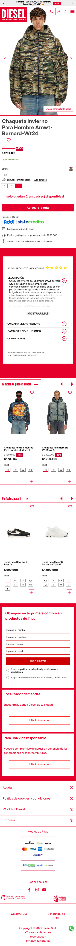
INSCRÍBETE (38, 661)
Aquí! (56, 3)
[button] (72, 169)
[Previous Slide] (61, 384)
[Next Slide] (72, 384)
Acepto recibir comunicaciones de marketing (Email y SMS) (39, 677)
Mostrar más (38, 313)
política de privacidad (31, 669)
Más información (39, 720)
